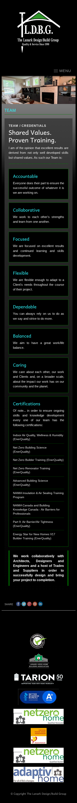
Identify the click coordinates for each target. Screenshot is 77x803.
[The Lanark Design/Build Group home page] (40, 32)
